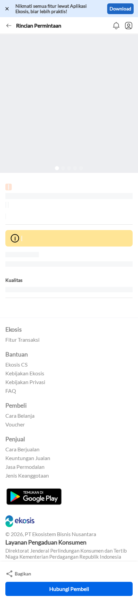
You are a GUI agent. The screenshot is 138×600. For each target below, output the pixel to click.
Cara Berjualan (22, 449)
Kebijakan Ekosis (24, 373)
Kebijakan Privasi (25, 382)
